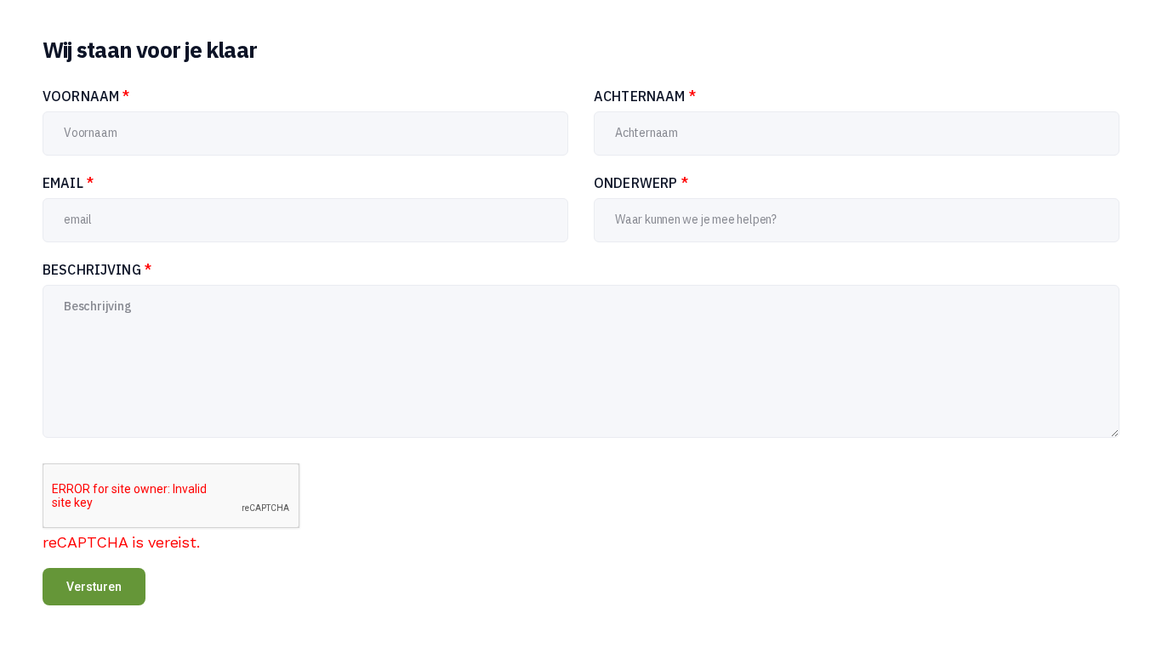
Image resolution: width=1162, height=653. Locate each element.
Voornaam (86, 96)
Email (68, 182)
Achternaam (645, 96)
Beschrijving (97, 269)
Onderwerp (641, 182)
